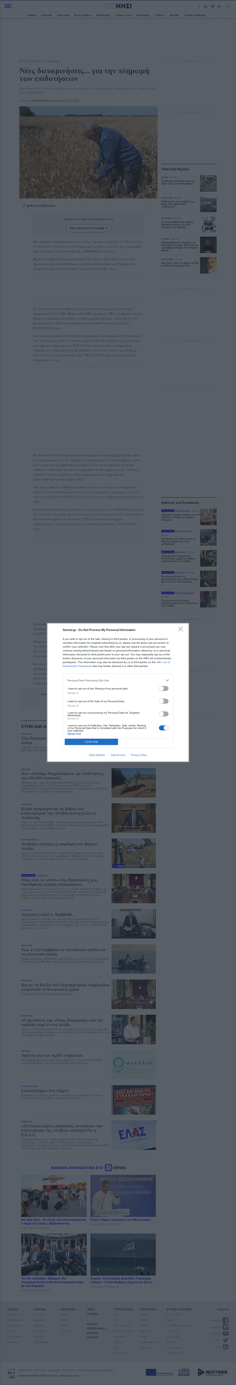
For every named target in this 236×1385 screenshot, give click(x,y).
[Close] (181, 630)
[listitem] (118, 680)
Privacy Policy (139, 754)
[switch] (164, 688)
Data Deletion (97, 754)
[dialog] (118, 692)
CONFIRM (91, 742)
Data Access (118, 754)
